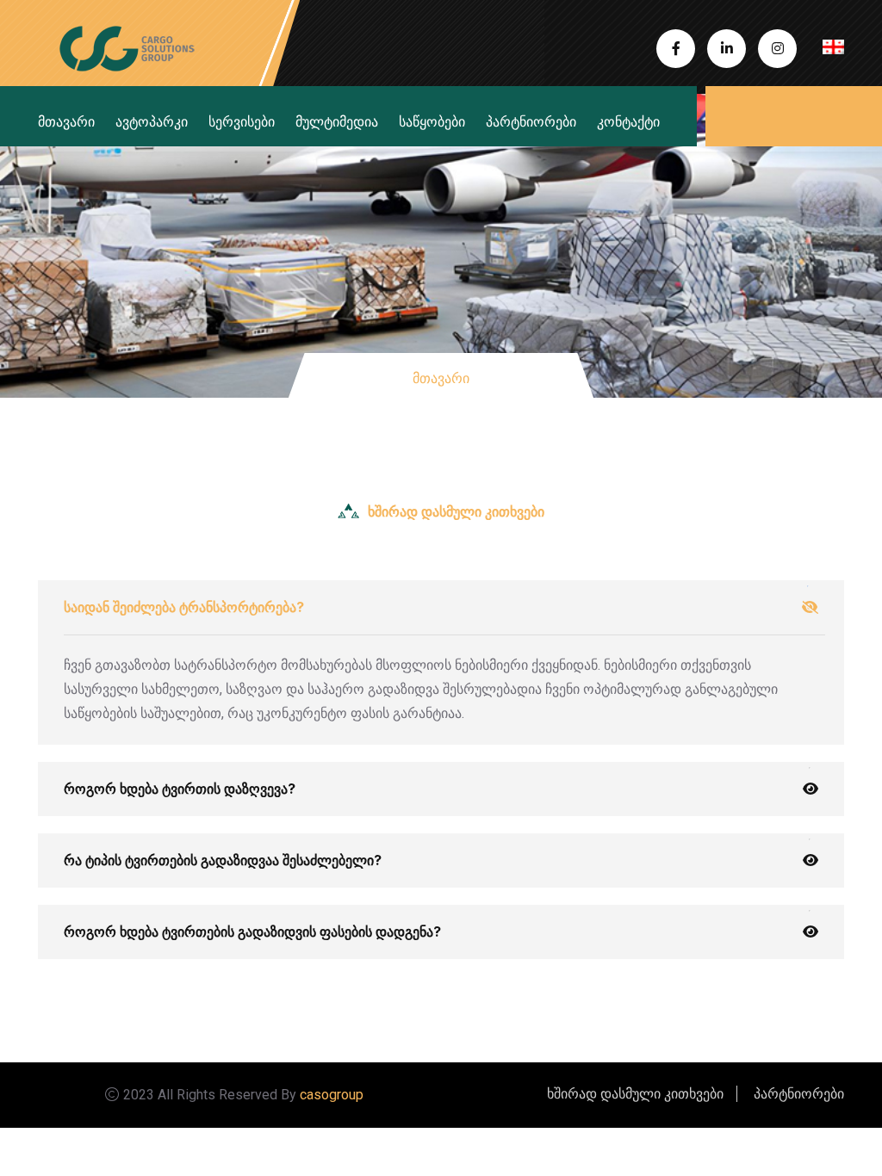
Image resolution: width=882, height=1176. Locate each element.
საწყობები (432, 122)
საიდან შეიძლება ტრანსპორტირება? (184, 607)
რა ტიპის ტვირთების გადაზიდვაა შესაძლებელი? (223, 860)
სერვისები (241, 122)
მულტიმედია (336, 122)
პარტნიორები (531, 122)
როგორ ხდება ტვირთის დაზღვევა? (179, 788)
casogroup (331, 1094)
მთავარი (66, 122)
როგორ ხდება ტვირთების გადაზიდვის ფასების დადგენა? (252, 931)
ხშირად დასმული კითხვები (635, 1094)
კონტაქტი (628, 122)
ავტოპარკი (151, 122)
